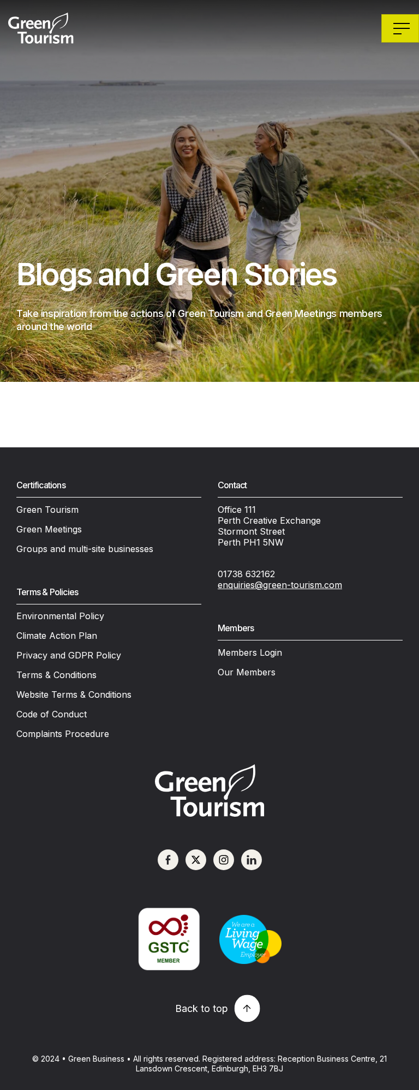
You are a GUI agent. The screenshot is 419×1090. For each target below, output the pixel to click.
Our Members (247, 672)
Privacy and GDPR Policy (68, 655)
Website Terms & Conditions (73, 694)
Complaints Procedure (62, 733)
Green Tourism (47, 509)
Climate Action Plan (56, 635)
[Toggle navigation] (400, 28)
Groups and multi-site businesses (84, 548)
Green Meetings (49, 529)
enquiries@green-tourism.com (280, 584)
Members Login (250, 652)
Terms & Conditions (56, 674)
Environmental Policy (60, 615)
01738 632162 (246, 573)
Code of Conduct (51, 714)
